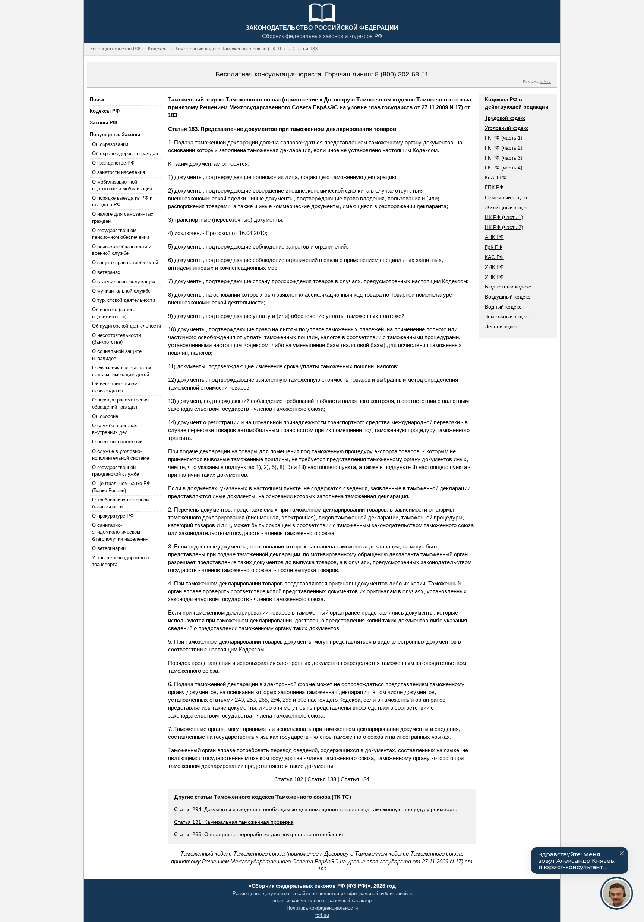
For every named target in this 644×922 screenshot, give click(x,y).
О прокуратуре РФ (113, 516)
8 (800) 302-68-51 (402, 74)
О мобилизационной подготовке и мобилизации (122, 185)
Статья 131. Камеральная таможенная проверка (233, 822)
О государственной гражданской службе (115, 471)
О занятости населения (118, 172)
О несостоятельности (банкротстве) (116, 338)
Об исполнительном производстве (115, 387)
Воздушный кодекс (507, 297)
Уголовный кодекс (506, 128)
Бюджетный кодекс (508, 287)
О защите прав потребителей (125, 262)
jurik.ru (545, 81)
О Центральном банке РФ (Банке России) (121, 487)
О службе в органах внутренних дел (114, 429)
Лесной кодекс (502, 326)
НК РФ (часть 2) (504, 227)
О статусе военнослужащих (123, 281)
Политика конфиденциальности (322, 908)
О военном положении (117, 441)
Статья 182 (288, 779)
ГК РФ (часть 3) (504, 158)
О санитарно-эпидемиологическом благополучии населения (120, 531)
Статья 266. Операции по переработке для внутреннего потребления (259, 834)
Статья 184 (355, 779)
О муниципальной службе (121, 291)
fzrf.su (322, 915)
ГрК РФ (493, 247)
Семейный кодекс (506, 197)
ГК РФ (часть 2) (504, 148)
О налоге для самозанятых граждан (123, 217)
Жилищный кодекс (507, 207)
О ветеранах (106, 272)
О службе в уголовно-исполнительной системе (120, 455)
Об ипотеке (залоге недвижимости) (113, 313)
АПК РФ (494, 237)
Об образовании (110, 144)
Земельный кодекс (507, 316)
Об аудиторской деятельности (126, 326)
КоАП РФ (496, 178)
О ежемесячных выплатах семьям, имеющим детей (121, 371)
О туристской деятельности (123, 300)
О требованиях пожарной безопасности (120, 503)
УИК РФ (494, 267)
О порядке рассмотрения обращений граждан (120, 403)
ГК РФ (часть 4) (504, 168)
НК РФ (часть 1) (504, 217)
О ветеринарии (109, 548)
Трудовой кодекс (505, 118)
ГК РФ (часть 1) (504, 138)
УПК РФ (494, 277)
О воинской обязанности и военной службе (121, 250)
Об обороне (105, 416)
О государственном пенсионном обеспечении (120, 234)
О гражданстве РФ (113, 163)
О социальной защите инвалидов (117, 355)
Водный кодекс (503, 307)
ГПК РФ (494, 187)
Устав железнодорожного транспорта (120, 561)
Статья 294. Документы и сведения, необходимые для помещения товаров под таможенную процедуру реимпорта (316, 809)
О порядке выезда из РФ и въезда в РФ (122, 201)
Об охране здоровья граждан (125, 153)
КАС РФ (494, 257)
